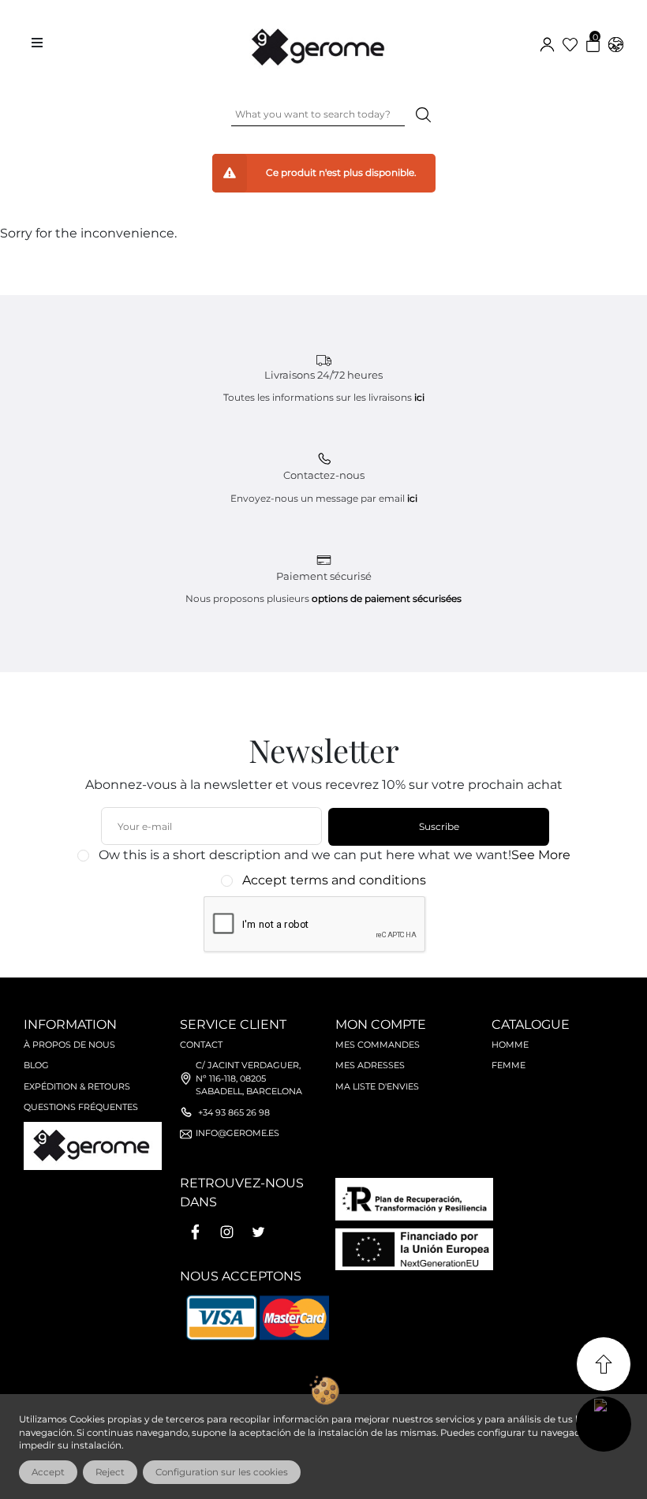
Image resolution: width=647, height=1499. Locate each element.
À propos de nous (69, 1044)
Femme (508, 1065)
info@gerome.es (237, 1132)
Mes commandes (377, 1044)
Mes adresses (370, 1065)
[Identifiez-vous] (547, 43)
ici (419, 397)
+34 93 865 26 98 (234, 1112)
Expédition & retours (77, 1086)
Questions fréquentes (81, 1106)
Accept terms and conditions (334, 880)
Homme (510, 1044)
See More (540, 854)
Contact (201, 1044)
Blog (36, 1065)
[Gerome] (319, 44)
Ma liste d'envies (377, 1086)
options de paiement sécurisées (387, 598)
